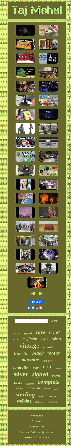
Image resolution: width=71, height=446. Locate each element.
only (15, 340)
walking (24, 401)
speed (28, 333)
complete (49, 381)
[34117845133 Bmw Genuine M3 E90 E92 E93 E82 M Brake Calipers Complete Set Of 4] (25, 274)
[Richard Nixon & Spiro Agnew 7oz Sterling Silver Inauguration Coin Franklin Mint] (48, 106)
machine (30, 359)
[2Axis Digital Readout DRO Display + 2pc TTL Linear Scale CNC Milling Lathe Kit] (25, 246)
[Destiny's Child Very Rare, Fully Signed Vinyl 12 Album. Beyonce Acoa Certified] (48, 204)
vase (17, 333)
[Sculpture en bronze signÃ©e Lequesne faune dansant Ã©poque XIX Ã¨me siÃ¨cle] (25, 134)
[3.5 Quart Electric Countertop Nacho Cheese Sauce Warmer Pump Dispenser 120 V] (25, 232)
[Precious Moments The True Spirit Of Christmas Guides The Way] (25, 218)
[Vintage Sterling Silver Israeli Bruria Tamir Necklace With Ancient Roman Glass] (48, 64)
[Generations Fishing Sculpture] (48, 218)
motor (53, 353)
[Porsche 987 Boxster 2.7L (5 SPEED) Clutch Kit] (25, 92)
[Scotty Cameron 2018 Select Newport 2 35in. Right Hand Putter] (48, 176)
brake (18, 383)
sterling (25, 394)
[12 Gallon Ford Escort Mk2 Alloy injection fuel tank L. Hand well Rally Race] (48, 246)
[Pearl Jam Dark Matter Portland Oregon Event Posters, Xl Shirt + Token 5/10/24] (48, 92)
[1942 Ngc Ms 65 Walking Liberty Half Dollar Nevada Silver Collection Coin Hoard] (48, 134)
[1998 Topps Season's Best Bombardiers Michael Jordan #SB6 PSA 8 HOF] (25, 50)
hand (54, 332)
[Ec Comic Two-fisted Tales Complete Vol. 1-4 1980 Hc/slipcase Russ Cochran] (48, 190)
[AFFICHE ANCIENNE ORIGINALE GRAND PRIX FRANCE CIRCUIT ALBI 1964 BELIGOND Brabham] (25, 260)
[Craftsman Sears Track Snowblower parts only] (25, 176)
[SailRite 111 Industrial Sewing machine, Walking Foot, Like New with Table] (25, 106)
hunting (52, 402)
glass (44, 339)
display (39, 401)
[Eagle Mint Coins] (25, 162)
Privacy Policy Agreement (37, 432)
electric (30, 383)
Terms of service (37, 437)
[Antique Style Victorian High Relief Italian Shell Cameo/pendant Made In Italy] (25, 204)
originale (29, 338)
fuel (42, 396)
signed (40, 374)
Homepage (37, 415)
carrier (47, 388)
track (58, 368)
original (53, 396)
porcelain (33, 388)
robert (56, 339)
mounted (47, 361)
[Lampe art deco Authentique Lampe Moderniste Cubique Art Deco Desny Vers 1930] (48, 50)
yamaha (48, 347)
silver (21, 374)
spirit (56, 389)
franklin (21, 353)
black (38, 353)
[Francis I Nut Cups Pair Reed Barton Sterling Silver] (25, 190)
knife (36, 368)
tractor (56, 376)
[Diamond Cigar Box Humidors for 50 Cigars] (48, 232)
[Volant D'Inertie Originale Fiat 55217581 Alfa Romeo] (48, 260)
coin (48, 366)
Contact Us (36, 426)
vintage (29, 345)
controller (21, 367)
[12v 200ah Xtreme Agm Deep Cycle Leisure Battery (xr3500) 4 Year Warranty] (48, 36)
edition (19, 388)
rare (40, 332)
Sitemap (37, 421)
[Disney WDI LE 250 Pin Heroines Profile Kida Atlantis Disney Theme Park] (25, 36)
